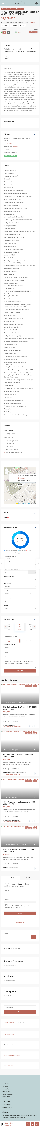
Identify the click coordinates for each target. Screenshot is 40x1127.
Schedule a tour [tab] (29, 878)
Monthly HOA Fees (9, 576)
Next (34, 627)
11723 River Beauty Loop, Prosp (27, 475)
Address (7, 134)
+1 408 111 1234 (9, 1034)
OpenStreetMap (26, 503)
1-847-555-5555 (9, 1023)
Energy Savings (9, 121)
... (25, 717)
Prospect (32, 22)
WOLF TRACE (8, 750)
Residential (5, 8)
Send (21, 670)
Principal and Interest (10, 556)
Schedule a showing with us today (11, 726)
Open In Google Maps (10, 155)
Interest (6, 605)
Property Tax (7, 562)
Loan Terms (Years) (9, 598)
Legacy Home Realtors (20, 884)
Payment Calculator (10, 527)
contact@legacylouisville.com (13, 1055)
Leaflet (19, 503)
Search (6, 933)
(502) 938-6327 (9, 1065)
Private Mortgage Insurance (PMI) (13, 569)
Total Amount (7, 583)
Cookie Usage (7, 1096)
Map (5, 464)
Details (6, 166)
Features (7, 426)
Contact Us (6, 1089)
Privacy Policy (7, 1091)
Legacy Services (7, 1107)
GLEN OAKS (7, 797)
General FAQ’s (7, 1105)
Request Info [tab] (10, 878)
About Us (5, 1086)
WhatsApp (21, 922)
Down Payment (8, 590)
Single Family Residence (16, 8)
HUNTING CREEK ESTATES (12, 845)
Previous (6, 627)
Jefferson (15, 146)
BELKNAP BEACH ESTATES (12, 702)
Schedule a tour (9, 619)
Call (20, 918)
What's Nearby (9, 513)
